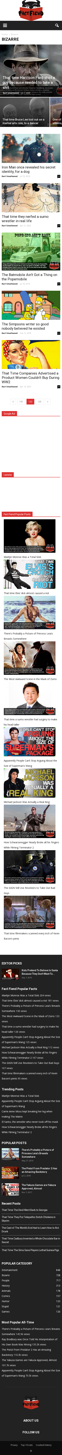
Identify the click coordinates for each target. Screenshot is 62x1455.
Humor (5, 1301)
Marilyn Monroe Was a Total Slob (22, 557)
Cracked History (43, 1445)
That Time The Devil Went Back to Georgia (24, 1210)
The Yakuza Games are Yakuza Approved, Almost (29, 1360)
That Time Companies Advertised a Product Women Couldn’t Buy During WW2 (30, 377)
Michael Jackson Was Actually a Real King (27, 802)
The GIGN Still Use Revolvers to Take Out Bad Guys (30, 1063)
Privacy (14, 1445)
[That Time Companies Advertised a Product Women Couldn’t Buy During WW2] (31, 354)
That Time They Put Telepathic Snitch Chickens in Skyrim (28, 1219)
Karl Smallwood (11, 93)
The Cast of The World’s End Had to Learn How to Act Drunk (30, 1229)
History (6, 1285)
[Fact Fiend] (31, 10)
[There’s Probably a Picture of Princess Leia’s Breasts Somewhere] (10, 1154)
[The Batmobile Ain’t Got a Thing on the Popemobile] (31, 251)
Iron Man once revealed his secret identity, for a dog (28, 169)
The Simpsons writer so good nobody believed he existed (25, 326)
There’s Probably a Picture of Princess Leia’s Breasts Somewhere (38, 1153)
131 (21, 401)
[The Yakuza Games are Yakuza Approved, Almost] (10, 1189)
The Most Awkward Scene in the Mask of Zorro (30, 679)
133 (39, 401)
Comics (6, 1296)
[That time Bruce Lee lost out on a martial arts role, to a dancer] (25, 116)
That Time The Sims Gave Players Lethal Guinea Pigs (30, 1250)
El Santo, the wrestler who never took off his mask (30, 1121)
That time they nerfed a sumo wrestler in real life (25, 219)
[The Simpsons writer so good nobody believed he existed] (31, 305)
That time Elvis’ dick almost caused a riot (26, 593)
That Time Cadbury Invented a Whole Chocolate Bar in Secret (31, 1240)
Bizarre (6, 1275)
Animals (6, 1290)
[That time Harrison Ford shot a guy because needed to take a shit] (31, 71)
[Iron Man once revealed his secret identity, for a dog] (31, 148)
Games (6, 1311)
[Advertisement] (31, 445)
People (5, 1280)
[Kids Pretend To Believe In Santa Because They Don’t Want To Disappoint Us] (10, 974)
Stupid (5, 1306)
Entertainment (10, 1270)
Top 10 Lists (27, 1445)
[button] (57, 25)
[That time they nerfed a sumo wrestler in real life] (31, 197)
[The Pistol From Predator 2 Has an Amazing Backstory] (10, 1173)
